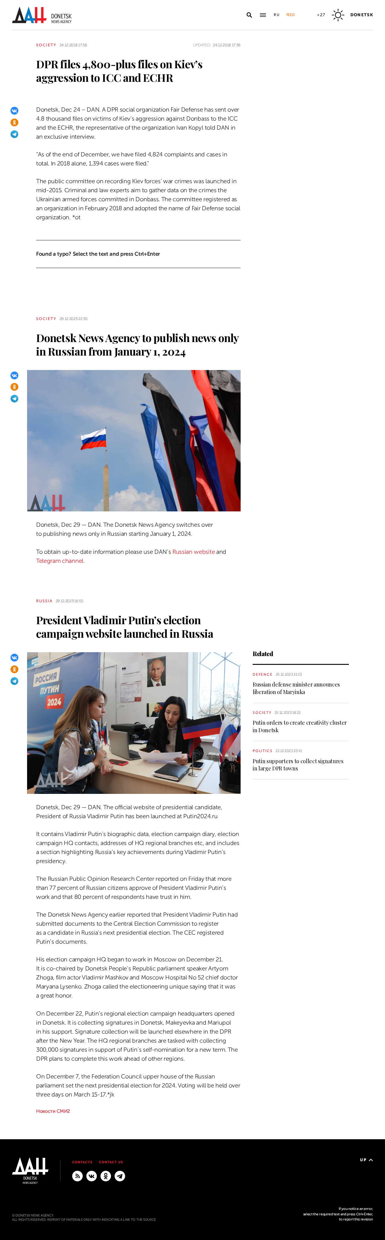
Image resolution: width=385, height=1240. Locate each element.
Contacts (82, 1162)
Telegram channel (59, 560)
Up (363, 1160)
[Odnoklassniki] (14, 122)
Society (46, 45)
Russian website (193, 551)
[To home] (42, 15)
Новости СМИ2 (53, 1111)
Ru (277, 15)
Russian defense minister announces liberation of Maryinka (296, 688)
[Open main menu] (263, 15)
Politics (263, 751)
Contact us (111, 1162)
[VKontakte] (14, 111)
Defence (263, 674)
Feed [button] (290, 15)
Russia (44, 601)
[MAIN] (120, 1175)
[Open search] (249, 15)
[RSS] (77, 1175)
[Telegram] (14, 134)
